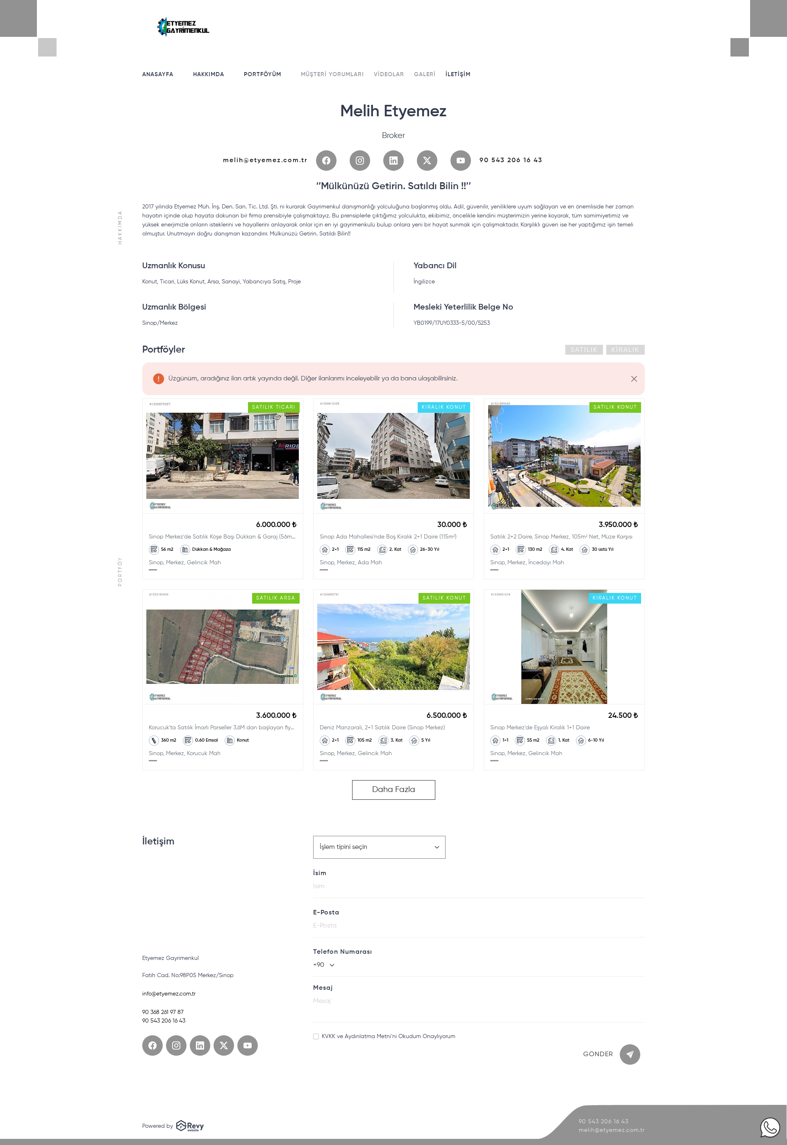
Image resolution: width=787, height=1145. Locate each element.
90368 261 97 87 (163, 1012)
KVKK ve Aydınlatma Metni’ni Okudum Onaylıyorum (388, 1036)
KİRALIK (625, 350)
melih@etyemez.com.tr (265, 160)
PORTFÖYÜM (262, 74)
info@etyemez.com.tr (169, 994)
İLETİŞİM (458, 74)
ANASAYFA (157, 74)
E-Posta (326, 913)
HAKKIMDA (208, 74)
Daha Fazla (393, 789)
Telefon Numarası (342, 952)
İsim (320, 873)
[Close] (634, 378)
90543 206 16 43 (511, 160)
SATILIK (584, 350)
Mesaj (323, 988)
